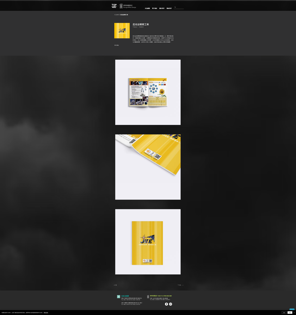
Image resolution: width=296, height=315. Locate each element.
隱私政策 (46, 312)
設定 (284, 312)
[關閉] (294, 312)
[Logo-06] (118, 296)
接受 (290, 312)
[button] (119, 14)
